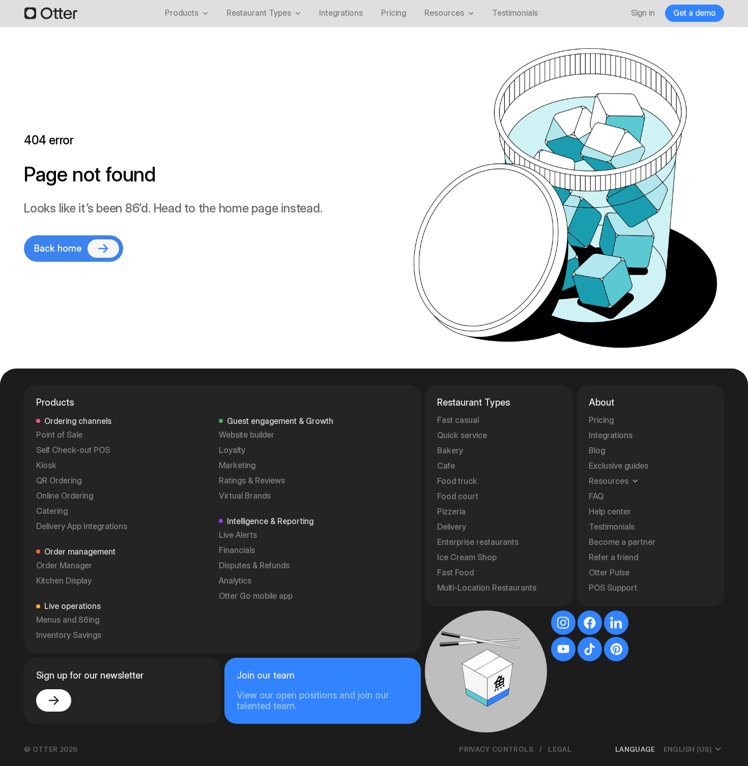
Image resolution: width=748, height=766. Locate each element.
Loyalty (232, 450)
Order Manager (64, 565)
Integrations (341, 13)
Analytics (235, 581)
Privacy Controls (496, 749)
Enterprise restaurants (478, 542)
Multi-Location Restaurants (486, 588)
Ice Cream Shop (467, 557)
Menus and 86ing (67, 620)
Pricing (393, 13)
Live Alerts (238, 535)
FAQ (596, 496)
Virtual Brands (245, 496)
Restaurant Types (258, 13)
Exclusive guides (618, 466)
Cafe (446, 466)
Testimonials (515, 13)
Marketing (237, 465)
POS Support (613, 588)
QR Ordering (58, 480)
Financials (237, 550)
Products (181, 13)
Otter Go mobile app (256, 596)
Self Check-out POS (73, 450)
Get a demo (694, 13)
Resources (444, 13)
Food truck (457, 481)
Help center (610, 511)
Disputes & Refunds (254, 565)
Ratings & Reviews (252, 480)
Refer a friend (613, 557)
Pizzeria (451, 511)
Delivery (451, 527)
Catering (52, 511)
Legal (559, 749)
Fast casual (458, 420)
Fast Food (455, 572)
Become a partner (622, 542)
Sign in (643, 13)
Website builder (246, 435)
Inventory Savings (68, 635)
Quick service (462, 435)
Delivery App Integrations (81, 526)
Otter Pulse (609, 572)
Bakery (450, 450)
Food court (457, 496)
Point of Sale (59, 435)
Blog (597, 450)
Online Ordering (64, 496)
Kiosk (46, 465)
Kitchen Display (64, 581)
